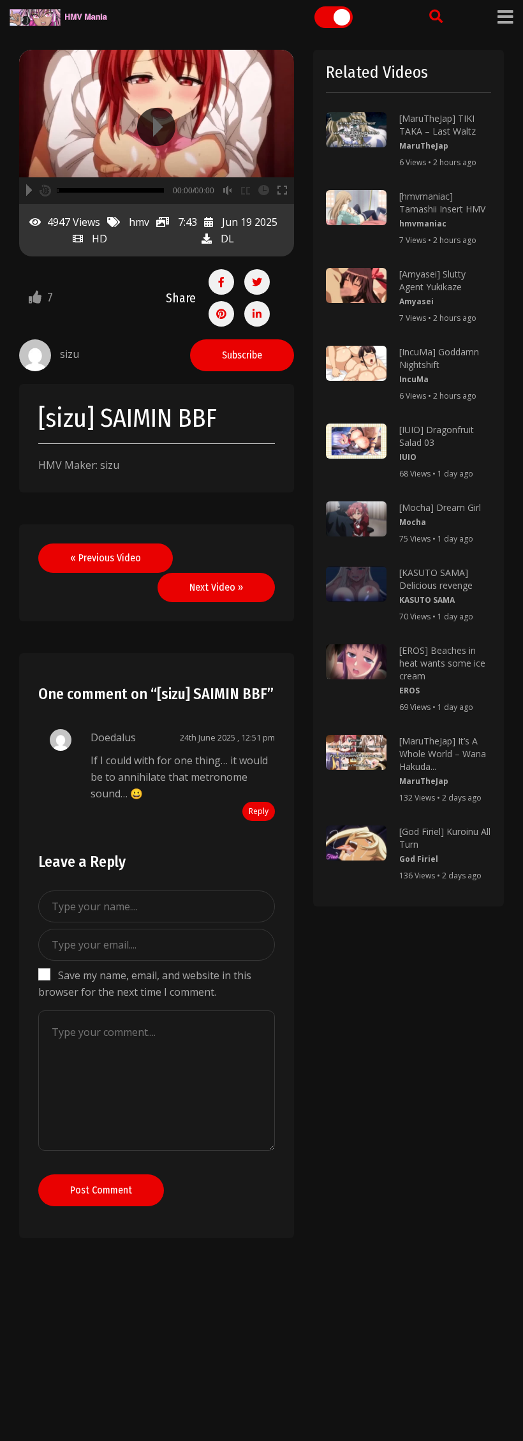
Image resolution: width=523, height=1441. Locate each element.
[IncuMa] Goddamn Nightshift (439, 358)
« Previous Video (105, 558)
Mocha (412, 522)
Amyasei (416, 301)
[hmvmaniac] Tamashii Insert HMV (442, 202)
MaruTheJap (423, 145)
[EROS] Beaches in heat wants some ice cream (442, 663)
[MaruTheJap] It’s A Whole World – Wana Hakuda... (442, 753)
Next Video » (216, 587)
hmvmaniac (422, 223)
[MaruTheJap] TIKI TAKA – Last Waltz (437, 124)
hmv (139, 222)
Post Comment (101, 1190)
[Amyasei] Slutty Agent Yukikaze (432, 280)
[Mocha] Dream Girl (440, 507)
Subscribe (242, 355)
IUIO (407, 457)
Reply (259, 811)
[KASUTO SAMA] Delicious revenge (436, 578)
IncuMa (414, 379)
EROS (409, 690)
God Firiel (418, 859)
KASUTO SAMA (427, 600)
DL (227, 239)
